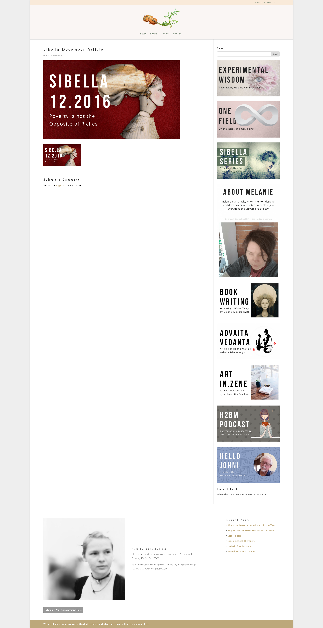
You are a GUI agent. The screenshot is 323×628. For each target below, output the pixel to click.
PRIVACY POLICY (265, 3)
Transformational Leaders (242, 551)
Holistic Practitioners (239, 546)
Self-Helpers (234, 535)
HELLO (143, 34)
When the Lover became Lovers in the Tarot (241, 494)
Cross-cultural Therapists (241, 540)
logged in (60, 185)
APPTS (166, 34)
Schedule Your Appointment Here (63, 609)
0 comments (57, 56)
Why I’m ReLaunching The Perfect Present (251, 530)
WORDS (153, 34)
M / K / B (49, 56)
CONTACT (178, 34)
